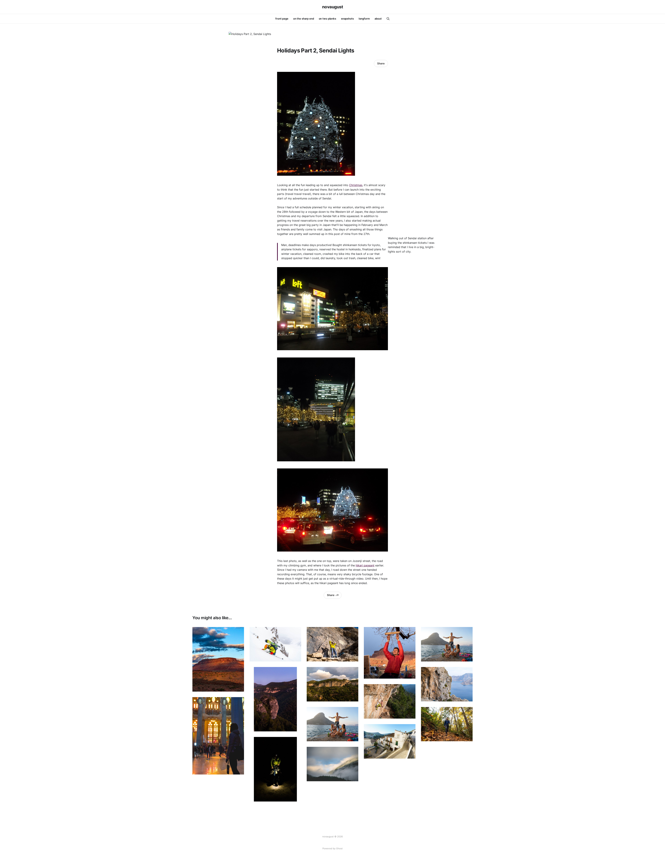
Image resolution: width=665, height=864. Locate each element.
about (378, 18)
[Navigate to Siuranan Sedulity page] (389, 701)
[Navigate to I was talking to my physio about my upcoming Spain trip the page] (389, 741)
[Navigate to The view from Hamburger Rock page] (218, 659)
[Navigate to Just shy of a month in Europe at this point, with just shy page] (447, 684)
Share (381, 63)
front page (281, 18)
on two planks (327, 18)
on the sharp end (303, 18)
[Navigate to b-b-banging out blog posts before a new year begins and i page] (447, 644)
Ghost (339, 848)
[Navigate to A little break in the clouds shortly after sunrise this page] (332, 764)
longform (364, 18)
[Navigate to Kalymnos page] (332, 724)
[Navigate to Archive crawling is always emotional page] (389, 653)
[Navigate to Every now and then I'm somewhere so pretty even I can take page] (332, 684)
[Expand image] (239, 686)
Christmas (355, 185)
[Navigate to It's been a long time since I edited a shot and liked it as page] (275, 769)
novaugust (332, 7)
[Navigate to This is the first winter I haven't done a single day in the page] (275, 644)
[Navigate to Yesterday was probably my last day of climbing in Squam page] (447, 724)
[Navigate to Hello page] (275, 699)
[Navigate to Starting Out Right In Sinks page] (332, 644)
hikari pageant (365, 565)
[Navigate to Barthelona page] (218, 736)
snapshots (347, 18)
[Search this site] (388, 18)
